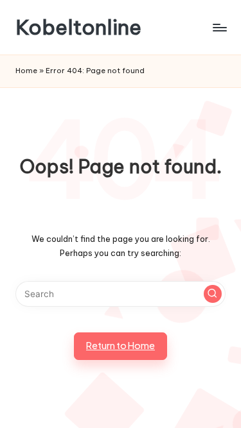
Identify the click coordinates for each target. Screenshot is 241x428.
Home (26, 70)
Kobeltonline (78, 27)
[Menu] (219, 27)
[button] (213, 294)
